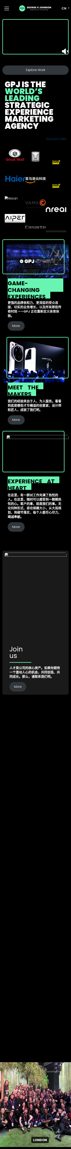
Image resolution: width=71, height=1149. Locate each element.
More (16, 326)
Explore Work (35, 70)
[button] (63, 8)
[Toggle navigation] (7, 8)
